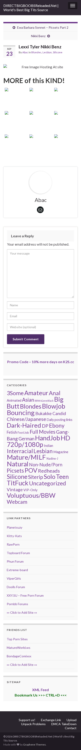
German (26, 438)
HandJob (47, 438)
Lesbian (47, 52)
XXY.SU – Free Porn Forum (25, 595)
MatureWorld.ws (18, 647)
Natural (17, 464)
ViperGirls (14, 578)
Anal (54, 393)
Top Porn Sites (17, 639)
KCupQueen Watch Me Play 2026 (65, 117)
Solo (49, 476)
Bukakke (43, 413)
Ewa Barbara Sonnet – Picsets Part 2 (42, 27)
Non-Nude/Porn (45, 464)
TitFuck (17, 483)
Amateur (36, 392)
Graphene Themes (34, 744)
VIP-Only (30, 490)
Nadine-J (52, 458)
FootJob (23, 432)
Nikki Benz (38, 36)
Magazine (60, 452)
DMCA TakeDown (63, 724)
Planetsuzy (14, 527)
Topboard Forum (18, 553)
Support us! (27, 720)
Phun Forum (15, 561)
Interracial (20, 451)
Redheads (49, 471)
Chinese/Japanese (26, 419)
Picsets (15, 470)
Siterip (35, 477)
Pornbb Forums (17, 604)
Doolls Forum (16, 587)
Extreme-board (17, 570)
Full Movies (42, 432)
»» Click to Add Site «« (22, 612)
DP (45, 426)
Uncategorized (47, 483)
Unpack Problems (33, 724)
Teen (62, 476)
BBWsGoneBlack (44, 400)
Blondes (36, 52)
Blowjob (53, 406)
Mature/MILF (26, 457)
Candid (59, 413)
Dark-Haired (24, 425)
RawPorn (13, 544)
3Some (15, 393)
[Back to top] (70, 740)
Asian (28, 400)
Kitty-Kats (14, 536)
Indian (48, 446)
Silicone (57, 52)
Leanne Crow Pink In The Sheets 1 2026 (40, 88)
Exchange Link (51, 720)
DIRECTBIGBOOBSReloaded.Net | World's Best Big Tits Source (30, 7)
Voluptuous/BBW (31, 495)
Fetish (12, 432)
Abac (25, 52)
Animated (14, 400)
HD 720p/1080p (38, 441)
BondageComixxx (19, 656)
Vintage (15, 489)
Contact (70, 728)
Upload (71, 720)
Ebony (57, 425)
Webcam (17, 502)
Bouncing (21, 412)
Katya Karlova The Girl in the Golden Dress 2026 (65, 134)
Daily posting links (59, 420)
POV (31, 470)
